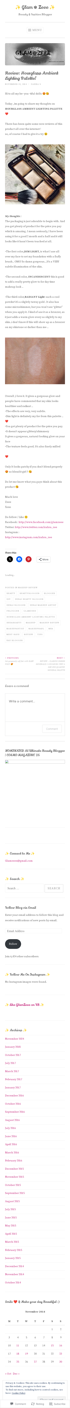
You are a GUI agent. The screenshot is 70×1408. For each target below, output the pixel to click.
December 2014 (14, 1266)
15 (52, 1345)
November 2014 (14, 1274)
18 (17, 1354)
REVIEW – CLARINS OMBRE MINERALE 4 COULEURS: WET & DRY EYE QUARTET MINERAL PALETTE (50, 664)
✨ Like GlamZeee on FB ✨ (24, 1005)
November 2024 (14, 1039)
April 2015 (11, 1234)
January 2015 (13, 1258)
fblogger (13, 611)
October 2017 (13, 1055)
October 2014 (13, 1282)
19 (26, 1354)
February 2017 (13, 1079)
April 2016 (11, 1144)
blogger (49, 593)
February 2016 (13, 1160)
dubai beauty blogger (29, 599)
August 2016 (12, 1120)
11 (17, 1345)
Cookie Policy (18, 1393)
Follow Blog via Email (20, 908)
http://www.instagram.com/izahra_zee (28, 537)
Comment (52, 728)
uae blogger (15, 640)
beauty (11, 593)
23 (60, 1354)
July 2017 (10, 1063)
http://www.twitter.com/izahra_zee (36, 527)
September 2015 (15, 1193)
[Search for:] (24, 888)
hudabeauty (14, 622)
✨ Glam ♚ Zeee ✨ (35, 7)
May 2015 (10, 1225)
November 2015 (14, 1177)
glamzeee (30, 611)
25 (17, 1362)
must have (13, 634)
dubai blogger (16, 605)
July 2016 (10, 1128)
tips (40, 634)
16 (60, 1345)
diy (9, 599)
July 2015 (10, 1209)
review (28, 634)
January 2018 (13, 1047)
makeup (30, 622)
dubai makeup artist (43, 605)
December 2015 (14, 1169)
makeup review (49, 622)
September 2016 (15, 1112)
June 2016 (11, 1136)
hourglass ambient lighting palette (31, 617)
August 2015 (12, 1201)
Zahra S (36, 84)
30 (60, 1362)
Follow (13, 944)
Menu (37, 30)
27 (35, 1362)
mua (51, 628)
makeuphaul (36, 628)
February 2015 (13, 1250)
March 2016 (12, 1152)
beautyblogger (30, 593)
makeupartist (15, 628)
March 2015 (12, 1242)
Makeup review (28, 587)
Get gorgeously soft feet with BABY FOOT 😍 (19, 661)
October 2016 (13, 1104)
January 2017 (13, 1087)
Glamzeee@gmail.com (19, 861)
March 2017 (12, 1071)
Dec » (16, 1373)
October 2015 (13, 1185)
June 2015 (11, 1217)
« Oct (8, 1373)
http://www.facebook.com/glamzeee (41, 522)
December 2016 (14, 1095)
